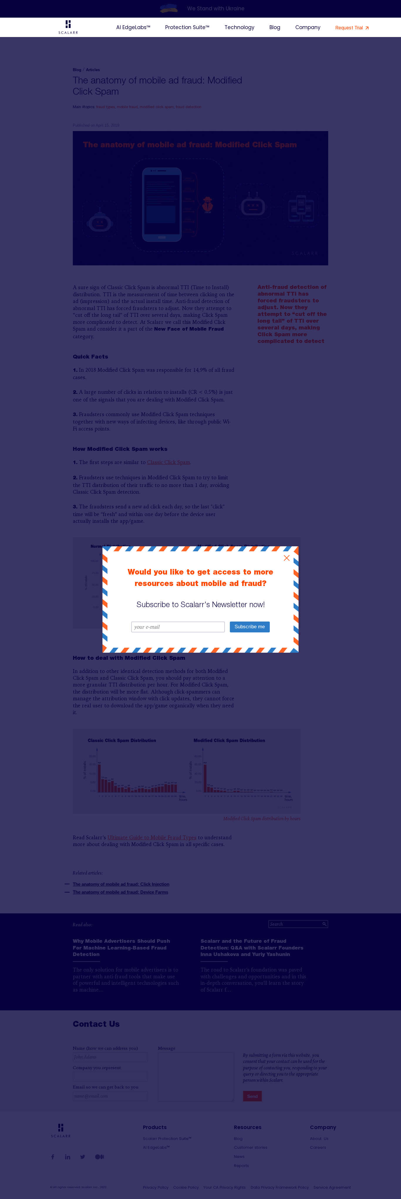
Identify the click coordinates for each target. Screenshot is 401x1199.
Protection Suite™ (187, 27)
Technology (240, 27)
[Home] (68, 28)
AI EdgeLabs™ (133, 27)
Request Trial (350, 28)
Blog (274, 27)
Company (308, 27)
